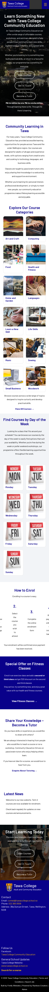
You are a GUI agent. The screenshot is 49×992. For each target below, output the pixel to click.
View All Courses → (24, 409)
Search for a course (11, 970)
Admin (24, 989)
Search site (29, 982)
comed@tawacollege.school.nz (23, 900)
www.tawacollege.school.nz (14, 965)
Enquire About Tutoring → (24, 770)
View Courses (24, 75)
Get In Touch (24, 85)
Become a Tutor (24, 96)
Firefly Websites (14, 986)
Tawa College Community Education (18, 954)
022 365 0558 (15, 903)
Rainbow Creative (40, 986)
